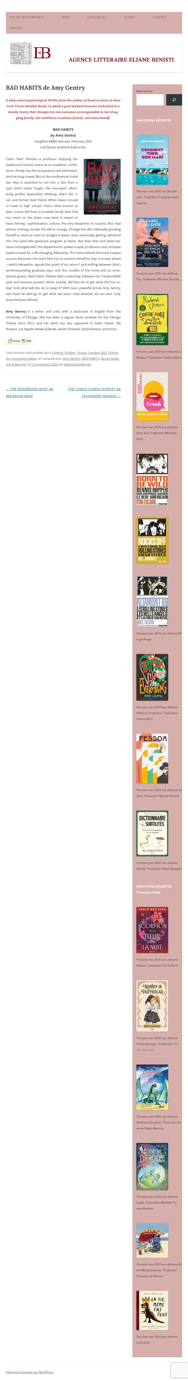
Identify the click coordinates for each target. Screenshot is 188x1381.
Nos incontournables (21, 358)
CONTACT (16, 28)
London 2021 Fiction (103, 352)
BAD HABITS (90, 358)
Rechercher (144, 91)
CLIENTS (129, 17)
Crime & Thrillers (64, 352)
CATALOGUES (96, 17)
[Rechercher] (174, 100)
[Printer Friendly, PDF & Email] (19, 341)
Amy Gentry (71, 358)
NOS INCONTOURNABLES (26, 17)
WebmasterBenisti (77, 364)
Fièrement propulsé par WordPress (30, 1372)
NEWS (66, 17)
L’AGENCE (159, 17)
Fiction (82, 352)
